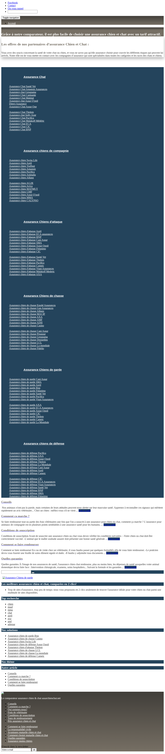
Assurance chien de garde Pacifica (26, 396)
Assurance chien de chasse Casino (26, 325)
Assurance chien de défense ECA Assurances (32, 481)
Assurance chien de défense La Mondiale (30, 464)
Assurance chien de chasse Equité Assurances (32, 305)
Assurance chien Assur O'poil (24, 194)
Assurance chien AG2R (21, 183)
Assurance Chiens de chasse (44, 295)
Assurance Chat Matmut (21, 98)
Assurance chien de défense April (26, 470)
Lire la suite (85, 510)
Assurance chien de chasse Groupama (28, 336)
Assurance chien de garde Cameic (26, 419)
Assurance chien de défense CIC (25, 478)
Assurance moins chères (20, 741)
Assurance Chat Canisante (22, 95)
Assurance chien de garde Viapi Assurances (31, 399)
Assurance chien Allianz (21, 177)
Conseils (12, 673)
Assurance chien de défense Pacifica (27, 453)
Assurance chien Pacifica (22, 171)
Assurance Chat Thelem (21, 112)
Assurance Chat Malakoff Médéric (26, 120)
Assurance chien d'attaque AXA (25, 274)
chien (10, 604)
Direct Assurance (18, 103)
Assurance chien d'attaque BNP (25, 237)
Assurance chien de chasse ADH (26, 322)
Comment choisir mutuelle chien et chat (28, 735)
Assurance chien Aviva (21, 186)
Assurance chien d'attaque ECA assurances (31, 234)
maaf (10, 607)
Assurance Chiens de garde (43, 369)
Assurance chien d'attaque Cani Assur (28, 240)
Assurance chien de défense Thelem (27, 461)
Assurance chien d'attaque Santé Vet (27, 257)
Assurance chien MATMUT (23, 189)
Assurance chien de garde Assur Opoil (28, 410)
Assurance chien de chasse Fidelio (26, 348)
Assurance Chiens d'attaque (43, 221)
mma (10, 609)
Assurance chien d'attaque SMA (25, 242)
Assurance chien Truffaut (22, 166)
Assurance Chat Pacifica (21, 118)
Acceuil (12, 23)
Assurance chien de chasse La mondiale (29, 345)
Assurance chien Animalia (22, 174)
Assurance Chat (35, 77)
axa (9, 618)
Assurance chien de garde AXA (25, 405)
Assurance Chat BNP (20, 129)
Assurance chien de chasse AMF (25, 319)
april (10, 615)
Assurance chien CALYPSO (23, 200)
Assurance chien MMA (21, 197)
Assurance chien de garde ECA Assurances (31, 407)
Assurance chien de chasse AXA (26, 317)
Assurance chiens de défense (44, 443)
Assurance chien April (20, 163)
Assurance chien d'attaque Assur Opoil (29, 245)
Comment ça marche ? (19, 676)
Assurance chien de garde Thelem (26, 416)
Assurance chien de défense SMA (26, 493)
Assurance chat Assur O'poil (23, 100)
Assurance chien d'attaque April (25, 231)
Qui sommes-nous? (17, 709)
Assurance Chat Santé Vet (22, 86)
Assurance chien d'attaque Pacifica (26, 262)
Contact (12, 5)
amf (10, 621)
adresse (11, 624)
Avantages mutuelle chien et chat (24, 732)
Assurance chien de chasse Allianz (26, 311)
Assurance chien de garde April (25, 385)
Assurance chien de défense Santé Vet (28, 487)
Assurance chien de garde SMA (25, 382)
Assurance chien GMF (20, 191)
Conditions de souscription (21, 679)
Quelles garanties (16, 685)
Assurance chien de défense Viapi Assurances (32, 484)
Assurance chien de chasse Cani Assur (28, 331)
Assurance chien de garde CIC (24, 413)
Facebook (13, 2)
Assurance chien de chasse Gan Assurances (31, 308)
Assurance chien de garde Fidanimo (27, 390)
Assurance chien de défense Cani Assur (29, 467)
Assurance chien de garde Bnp (24, 387)
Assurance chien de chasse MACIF (27, 314)
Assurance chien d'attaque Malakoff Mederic (32, 271)
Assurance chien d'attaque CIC (25, 251)
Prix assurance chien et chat (22, 721)
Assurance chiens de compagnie (46, 150)
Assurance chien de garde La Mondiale (29, 422)
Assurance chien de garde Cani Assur (28, 379)
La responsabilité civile (19, 729)
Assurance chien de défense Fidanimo (28, 496)
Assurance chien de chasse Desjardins (28, 339)
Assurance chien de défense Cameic (27, 473)
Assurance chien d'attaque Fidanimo (27, 248)
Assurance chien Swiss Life (23, 160)
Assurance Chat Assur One (23, 106)
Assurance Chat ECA (20, 123)
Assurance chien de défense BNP (26, 490)
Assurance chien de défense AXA (26, 456)
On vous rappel (15, 8)
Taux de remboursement (20, 718)
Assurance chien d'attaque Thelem (26, 260)
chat (10, 612)
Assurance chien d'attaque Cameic (26, 265)
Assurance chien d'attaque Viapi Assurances (31, 268)
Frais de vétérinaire (17, 712)
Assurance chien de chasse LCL (25, 342)
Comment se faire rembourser (23, 682)
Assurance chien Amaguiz (22, 169)
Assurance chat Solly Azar (22, 115)
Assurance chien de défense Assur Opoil (29, 458)
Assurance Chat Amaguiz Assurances (28, 89)
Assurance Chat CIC (19, 126)
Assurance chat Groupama (22, 92)
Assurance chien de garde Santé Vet (27, 393)
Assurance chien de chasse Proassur (27, 334)
